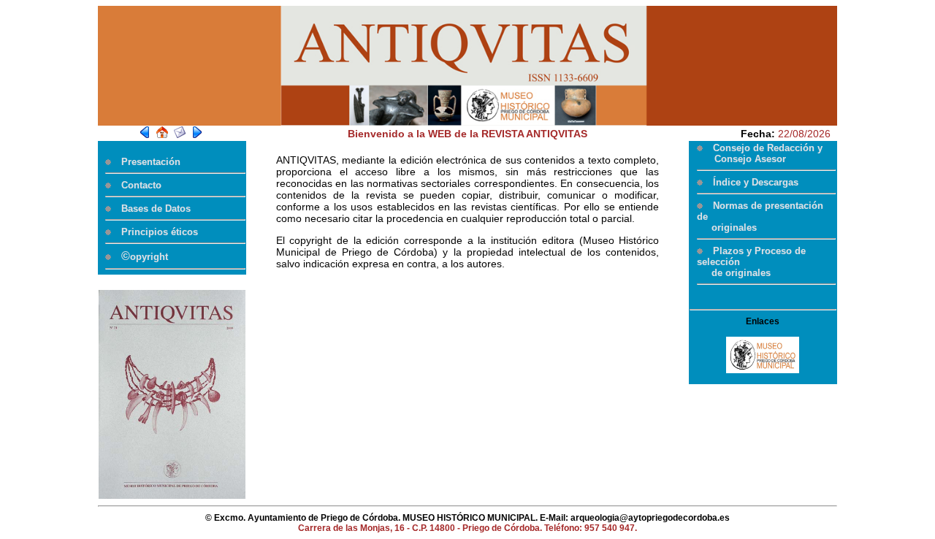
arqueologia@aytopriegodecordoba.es (650, 518)
